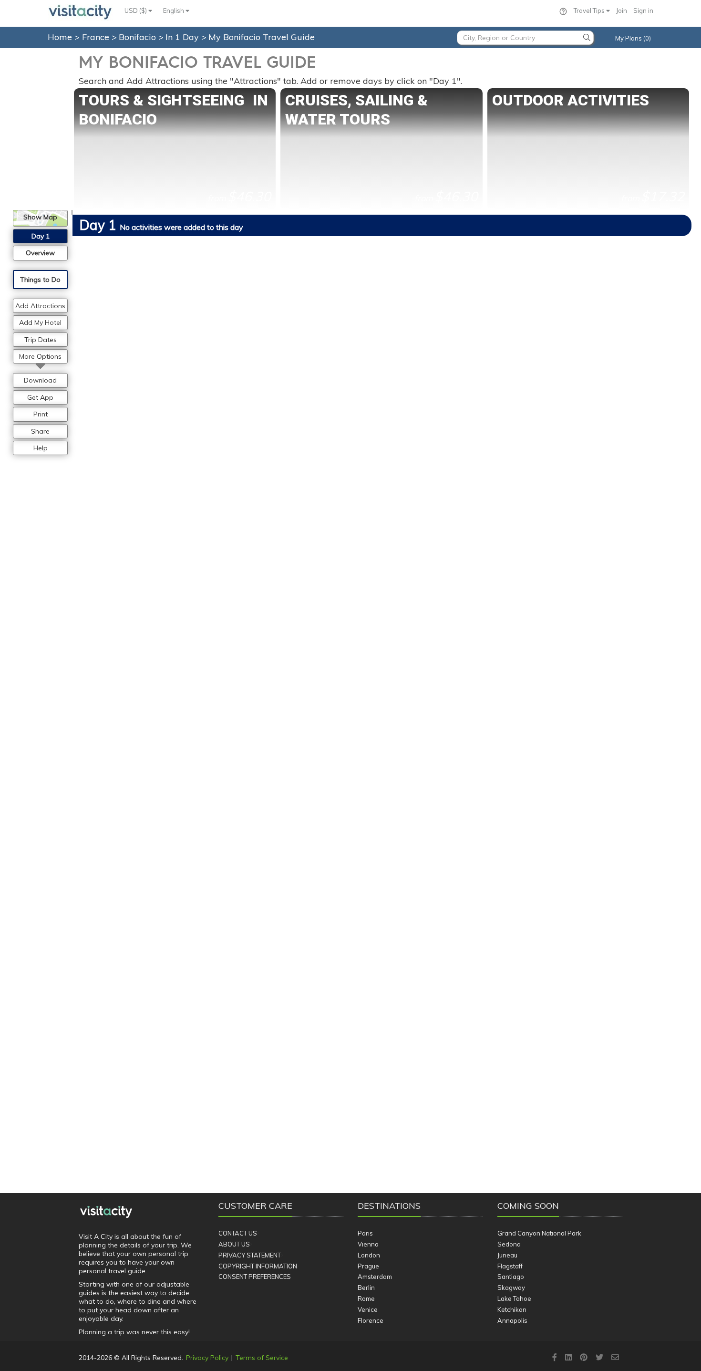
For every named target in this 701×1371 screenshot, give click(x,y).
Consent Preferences (254, 1276)
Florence (370, 1320)
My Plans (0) (633, 38)
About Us (234, 1244)
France (97, 36)
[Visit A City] (106, 1212)
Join (621, 10)
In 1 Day (183, 36)
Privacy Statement (249, 1255)
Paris (365, 1233)
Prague (368, 1266)
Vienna (368, 1244)
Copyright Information (257, 1266)
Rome (366, 1298)
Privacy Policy (207, 1357)
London (369, 1255)
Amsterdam (375, 1276)
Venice (368, 1309)
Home (60, 36)
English (174, 10)
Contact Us (237, 1233)
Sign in (643, 10)
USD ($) (136, 10)
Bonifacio (138, 36)
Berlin (366, 1287)
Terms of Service (262, 1357)
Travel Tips (590, 10)
